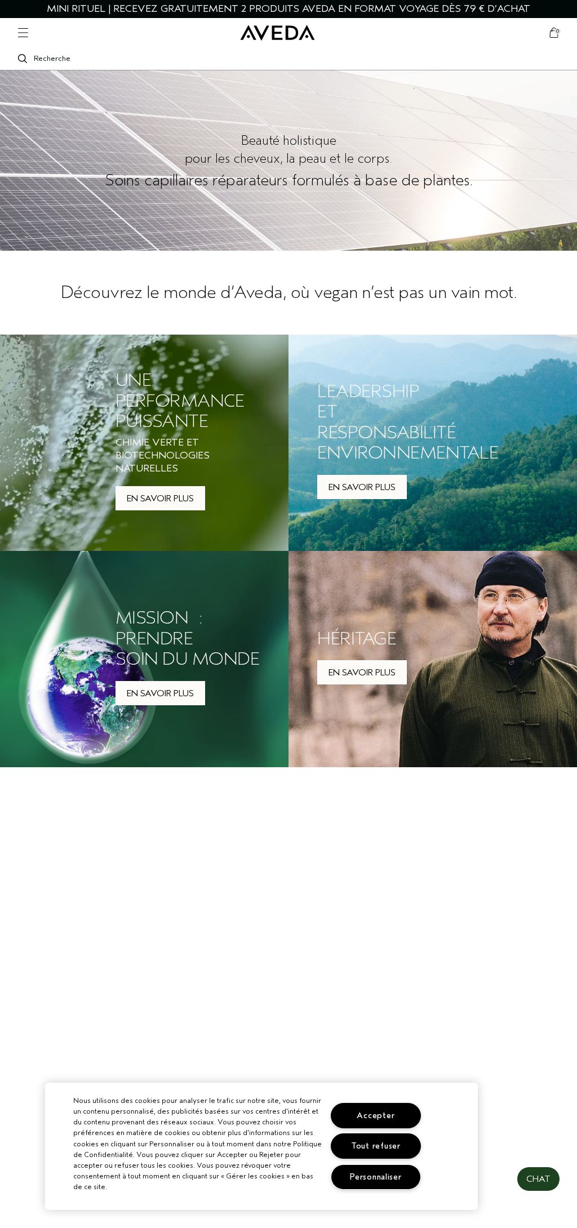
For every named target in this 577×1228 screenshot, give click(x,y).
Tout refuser (376, 1146)
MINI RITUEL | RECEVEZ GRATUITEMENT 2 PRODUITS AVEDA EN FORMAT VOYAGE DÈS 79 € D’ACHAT (288, 9)
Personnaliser (375, 1177)
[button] (538, 1179)
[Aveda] (277, 33)
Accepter (375, 1115)
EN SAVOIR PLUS (160, 498)
